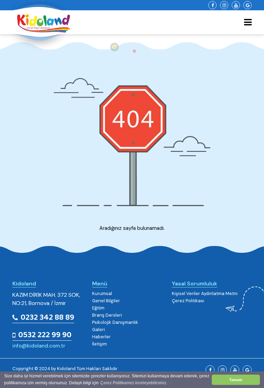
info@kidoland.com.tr (38, 345)
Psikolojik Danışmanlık (115, 322)
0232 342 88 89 (47, 318)
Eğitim (98, 308)
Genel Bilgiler (106, 301)
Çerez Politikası (188, 301)
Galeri (98, 329)
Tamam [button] (235, 380)
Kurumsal (102, 293)
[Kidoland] (38, 25)
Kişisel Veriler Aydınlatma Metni (205, 293)
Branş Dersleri (107, 315)
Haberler (101, 337)
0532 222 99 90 (45, 335)
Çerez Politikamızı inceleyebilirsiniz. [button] (133, 382)
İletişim (99, 344)
